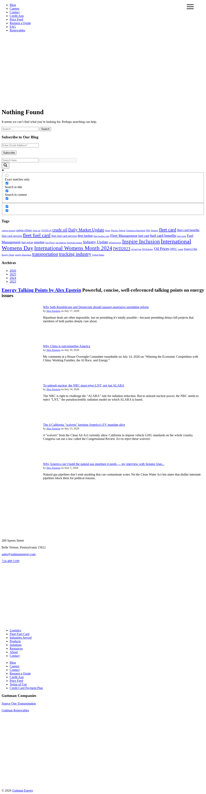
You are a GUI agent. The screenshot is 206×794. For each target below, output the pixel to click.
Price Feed (16, 19)
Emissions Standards (135, 230)
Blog (13, 5)
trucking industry (75, 254)
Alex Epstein (53, 310)
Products (15, 641)
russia (180, 249)
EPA (148, 230)
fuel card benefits (163, 235)
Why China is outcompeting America (66, 346)
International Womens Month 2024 (73, 248)
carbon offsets (24, 230)
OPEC (173, 249)
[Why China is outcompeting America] (20, 374)
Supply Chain (8, 255)
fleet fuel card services (64, 235)
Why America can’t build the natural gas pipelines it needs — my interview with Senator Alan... (103, 464)
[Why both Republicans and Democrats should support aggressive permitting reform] (20, 335)
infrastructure (115, 243)
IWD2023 (121, 248)
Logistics (15, 630)
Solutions (16, 645)
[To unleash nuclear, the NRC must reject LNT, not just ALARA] (20, 414)
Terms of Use (18, 684)
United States (98, 255)
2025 (13, 274)
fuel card (143, 235)
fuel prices (27, 242)
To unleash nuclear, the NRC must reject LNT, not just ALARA (83, 385)
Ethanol (154, 230)
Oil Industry (147, 249)
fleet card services (12, 235)
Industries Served (21, 637)
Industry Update (95, 242)
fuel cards (181, 236)
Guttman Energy (22, 790)
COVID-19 (46, 230)
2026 (13, 270)
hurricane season (74, 243)
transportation (45, 254)
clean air (36, 230)
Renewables (17, 30)
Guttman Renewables (15, 710)
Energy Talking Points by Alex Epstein (41, 290)
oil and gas (136, 249)
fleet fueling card (101, 236)
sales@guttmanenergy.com (19, 554)
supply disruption (23, 255)
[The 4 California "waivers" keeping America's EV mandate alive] (20, 453)
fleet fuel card (36, 235)
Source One (190, 249)
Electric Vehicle (118, 230)
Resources (16, 648)
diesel (107, 230)
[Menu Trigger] (190, 6)
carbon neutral (8, 230)
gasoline (39, 242)
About (14, 652)
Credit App (17, 16)
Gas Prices (50, 243)
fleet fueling (85, 235)
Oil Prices (161, 249)
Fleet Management (123, 236)
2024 (13, 278)
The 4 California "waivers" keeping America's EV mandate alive (84, 424)
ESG (13, 26)
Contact (15, 12)
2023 (13, 281)
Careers (14, 8)
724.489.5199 (10, 561)
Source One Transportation (19, 703)
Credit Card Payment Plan (26, 688)
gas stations (61, 243)
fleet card (167, 229)
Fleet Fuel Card (19, 634)
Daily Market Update (86, 230)
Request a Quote (20, 23)
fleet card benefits (188, 230)
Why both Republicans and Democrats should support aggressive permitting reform (96, 307)
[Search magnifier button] (5, 165)
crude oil (59, 230)
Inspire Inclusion (141, 241)
